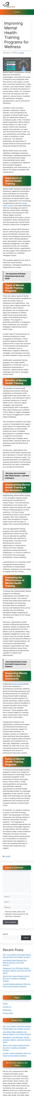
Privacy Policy (8, 1013)
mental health (17, 684)
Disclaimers (7, 1010)
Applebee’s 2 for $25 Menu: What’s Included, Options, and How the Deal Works (17, 970)
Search (5, 934)
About (5, 1004)
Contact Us (7, 1007)
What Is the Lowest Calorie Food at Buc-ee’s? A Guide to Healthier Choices (16, 978)
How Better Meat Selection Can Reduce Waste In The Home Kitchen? (15, 962)
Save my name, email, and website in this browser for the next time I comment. (16, 914)
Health (7, 856)
